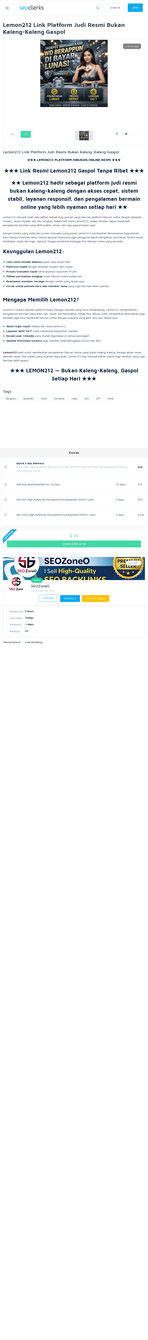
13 (25, 134)
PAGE (111, 398)
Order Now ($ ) (74, 543)
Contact (70, 598)
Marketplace (11, 642)
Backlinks (29, 398)
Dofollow (59, 398)
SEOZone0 (40, 586)
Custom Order (96, 598)
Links (74, 398)
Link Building (33, 642)
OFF (98, 398)
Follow (47, 598)
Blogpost (11, 398)
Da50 (44, 398)
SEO (86, 398)
